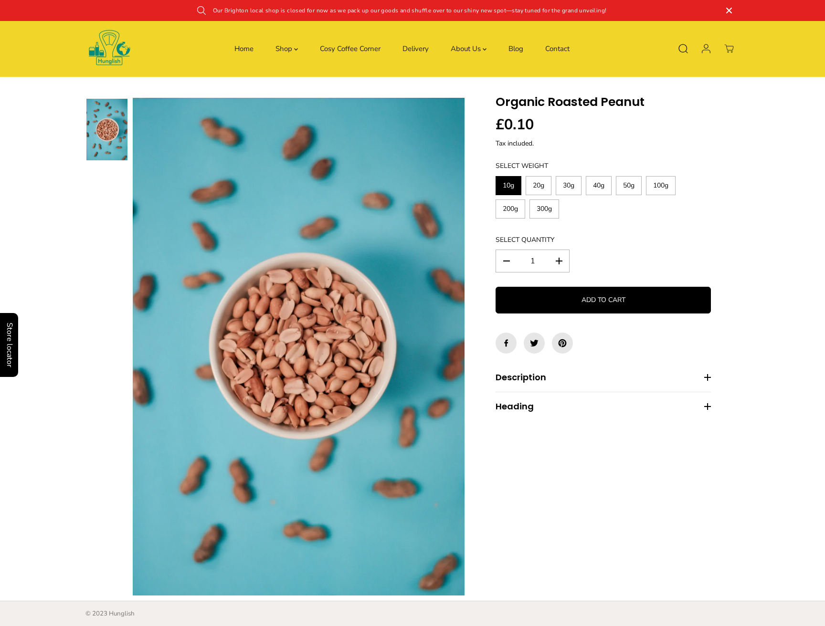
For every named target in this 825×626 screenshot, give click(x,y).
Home (244, 48)
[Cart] (729, 48)
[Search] (683, 48)
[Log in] (706, 48)
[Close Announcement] (729, 10)
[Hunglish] (109, 49)
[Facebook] (506, 343)
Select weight (522, 165)
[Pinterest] (562, 343)
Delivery (415, 48)
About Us (467, 48)
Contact (557, 48)
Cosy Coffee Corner (350, 48)
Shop (284, 48)
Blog (515, 48)
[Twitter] (534, 343)
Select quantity (525, 239)
